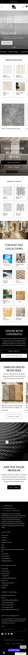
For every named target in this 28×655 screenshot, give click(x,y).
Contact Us (5, 580)
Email (3, 626)
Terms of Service (6, 558)
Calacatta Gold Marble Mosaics (10, 600)
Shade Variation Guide (8, 583)
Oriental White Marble (8, 605)
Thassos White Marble (8, 602)
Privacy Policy (5, 556)
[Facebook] (2, 634)
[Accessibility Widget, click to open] (4, 653)
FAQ (3, 544)
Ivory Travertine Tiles (7, 607)
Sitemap (4, 587)
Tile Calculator (5, 571)
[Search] (23, 7)
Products (4, 537)
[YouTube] (12, 634)
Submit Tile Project (7, 542)
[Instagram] (5, 634)
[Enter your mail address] (24, 629)
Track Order (5, 568)
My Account (5, 535)
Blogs (3, 547)
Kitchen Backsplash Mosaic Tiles (10, 609)
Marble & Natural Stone (8, 595)
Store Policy (5, 554)
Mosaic (3, 597)
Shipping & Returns (7, 561)
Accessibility (5, 585)
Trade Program (6, 573)
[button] (2, 2)
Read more (5, 410)
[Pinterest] (8, 634)
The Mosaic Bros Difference (9, 578)
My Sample (21, 653)
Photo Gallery (5, 575)
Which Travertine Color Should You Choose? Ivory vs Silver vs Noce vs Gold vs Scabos (12, 408)
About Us (4, 540)
